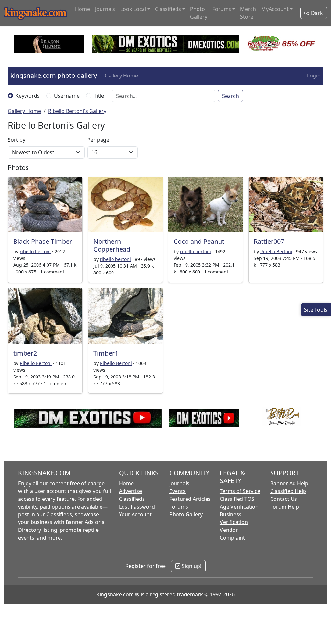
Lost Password (137, 506)
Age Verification (239, 506)
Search (230, 95)
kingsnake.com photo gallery (53, 75)
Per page (98, 139)
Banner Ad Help (289, 483)
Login (314, 75)
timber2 (25, 353)
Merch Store (248, 12)
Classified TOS (237, 498)
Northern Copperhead (111, 245)
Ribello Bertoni (276, 251)
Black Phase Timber (42, 241)
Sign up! (190, 566)
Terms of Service (240, 491)
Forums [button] (221, 9)
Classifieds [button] (168, 9)
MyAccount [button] (275, 9)
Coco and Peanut (199, 241)
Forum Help (284, 506)
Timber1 (105, 353)
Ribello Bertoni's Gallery (77, 111)
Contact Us (283, 498)
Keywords (28, 95)
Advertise (130, 491)
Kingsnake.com (115, 594)
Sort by (16, 139)
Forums (178, 506)
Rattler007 (269, 241)
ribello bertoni (35, 251)
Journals (105, 9)
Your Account (135, 514)
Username (67, 95)
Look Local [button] (133, 9)
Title (99, 95)
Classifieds (132, 498)
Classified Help (288, 491)
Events (177, 491)
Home (82, 9)
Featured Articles (190, 498)
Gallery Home (121, 75)
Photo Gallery (198, 12)
